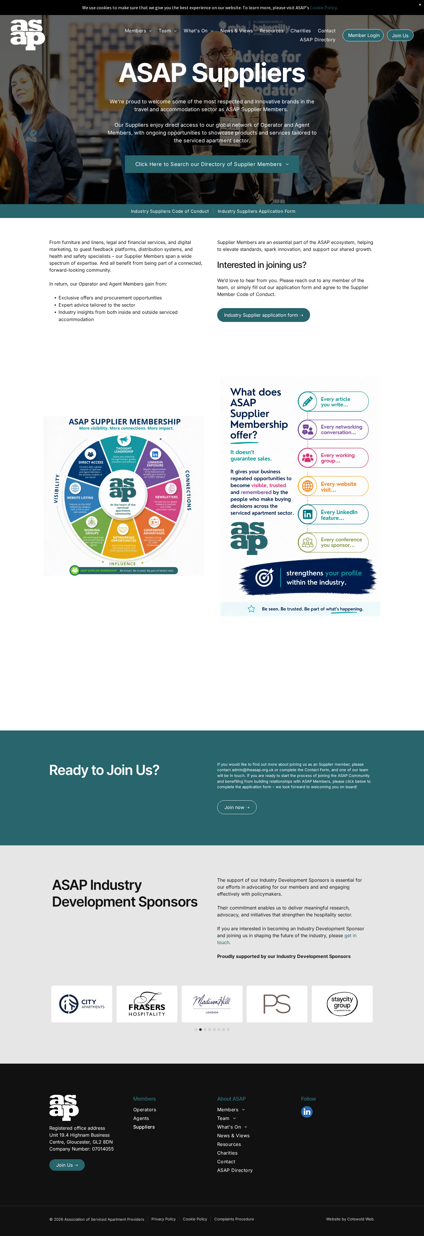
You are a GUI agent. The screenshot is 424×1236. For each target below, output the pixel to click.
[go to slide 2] (200, 1029)
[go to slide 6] (219, 1029)
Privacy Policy (163, 1219)
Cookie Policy (195, 1219)
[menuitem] (138, 30)
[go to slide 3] (205, 1029)
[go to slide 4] (210, 1029)
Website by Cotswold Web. (350, 1219)
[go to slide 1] (196, 1029)
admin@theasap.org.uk (252, 769)
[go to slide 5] (214, 1029)
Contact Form (317, 769)
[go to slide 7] (223, 1029)
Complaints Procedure (234, 1219)
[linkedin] (307, 1112)
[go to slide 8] (228, 1029)
